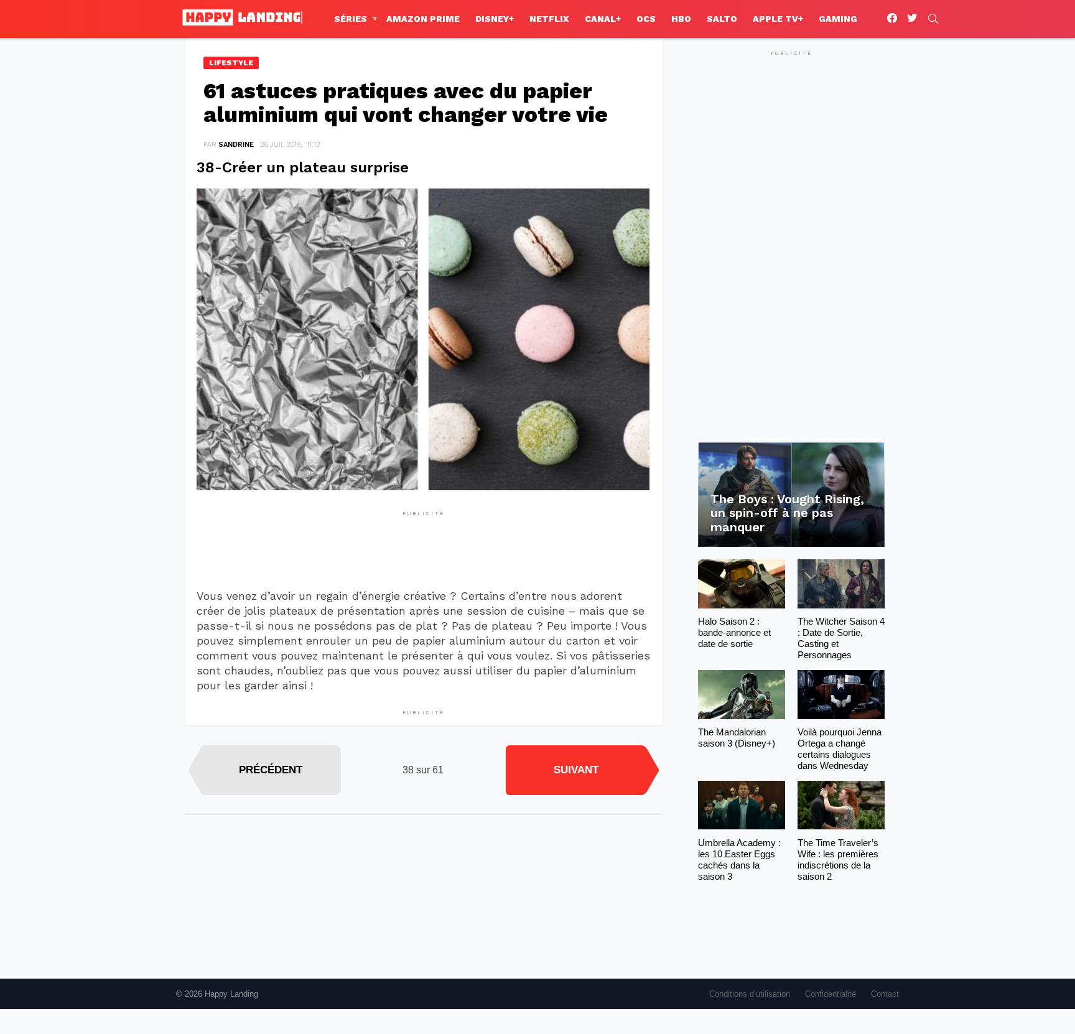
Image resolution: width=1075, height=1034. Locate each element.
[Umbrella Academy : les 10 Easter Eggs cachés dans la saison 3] (741, 805)
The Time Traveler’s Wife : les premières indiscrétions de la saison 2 (838, 859)
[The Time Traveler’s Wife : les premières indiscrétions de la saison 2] (841, 805)
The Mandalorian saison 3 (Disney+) (736, 737)
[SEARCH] (933, 19)
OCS (646, 19)
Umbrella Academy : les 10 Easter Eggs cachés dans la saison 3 (739, 859)
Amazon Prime (423, 19)
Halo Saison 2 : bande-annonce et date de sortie (734, 632)
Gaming (838, 19)
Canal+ (603, 19)
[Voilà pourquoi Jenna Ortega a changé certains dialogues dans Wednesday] (841, 694)
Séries (350, 19)
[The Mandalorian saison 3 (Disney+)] (741, 694)
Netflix (549, 19)
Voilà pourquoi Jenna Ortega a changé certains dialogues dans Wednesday (840, 749)
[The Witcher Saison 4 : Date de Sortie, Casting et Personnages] (841, 583)
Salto (722, 19)
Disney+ (494, 19)
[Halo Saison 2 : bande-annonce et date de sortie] (741, 583)
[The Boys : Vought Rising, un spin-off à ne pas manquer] (791, 494)
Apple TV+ (778, 19)
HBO (681, 19)
